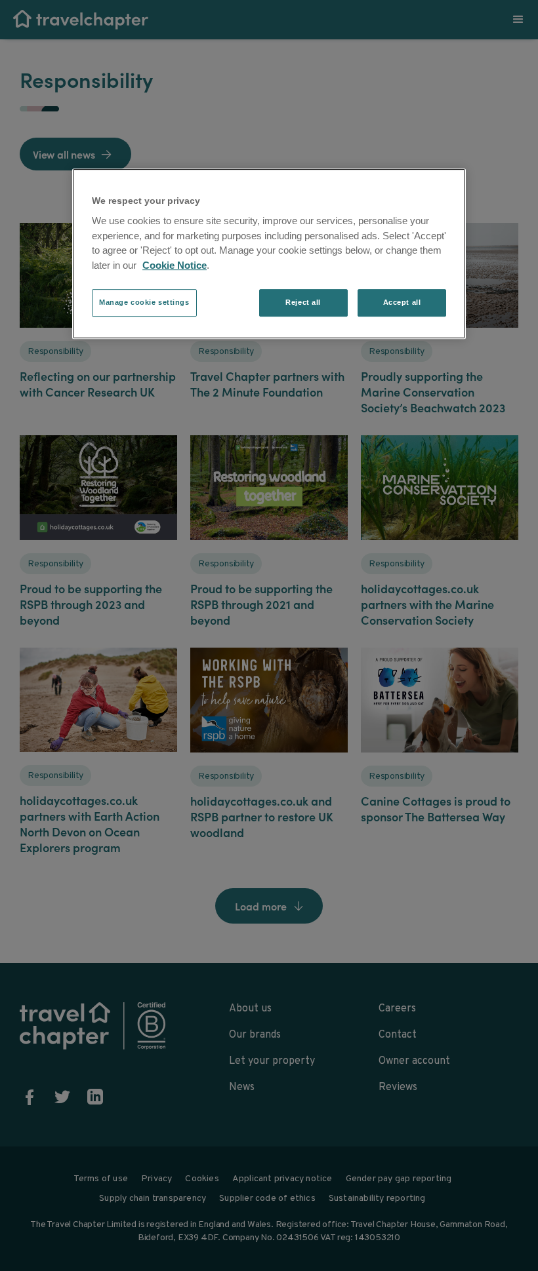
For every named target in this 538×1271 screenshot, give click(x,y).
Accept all (402, 303)
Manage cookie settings (144, 303)
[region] (269, 254)
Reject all (303, 303)
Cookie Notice (174, 265)
